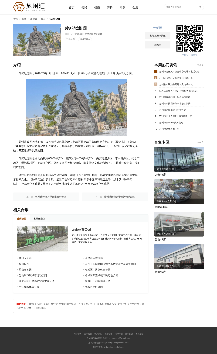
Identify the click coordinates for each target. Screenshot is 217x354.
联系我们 (98, 333)
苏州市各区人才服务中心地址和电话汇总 (179, 71)
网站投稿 (77, 333)
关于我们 (88, 333)
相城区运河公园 (94, 287)
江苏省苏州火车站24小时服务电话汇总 (178, 90)
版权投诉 (129, 333)
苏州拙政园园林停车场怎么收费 (174, 103)
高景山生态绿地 (94, 258)
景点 (43, 18)
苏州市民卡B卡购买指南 (171, 122)
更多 (199, 65)
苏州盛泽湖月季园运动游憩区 (119, 196)
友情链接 (108, 333)
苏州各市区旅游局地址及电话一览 (176, 84)
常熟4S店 (160, 271)
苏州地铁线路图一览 (169, 128)
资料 (24, 18)
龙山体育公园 (81, 229)
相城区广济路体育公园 (97, 269)
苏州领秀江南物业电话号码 (172, 109)
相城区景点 (85, 39)
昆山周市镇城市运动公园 (33, 275)
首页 (16, 18)
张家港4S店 (161, 207)
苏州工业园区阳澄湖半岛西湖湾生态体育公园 (110, 264)
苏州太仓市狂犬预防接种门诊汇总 (176, 77)
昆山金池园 (25, 269)
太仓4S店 (160, 174)
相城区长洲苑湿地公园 (97, 281)
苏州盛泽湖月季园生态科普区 (50, 196)
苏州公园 (70, 39)
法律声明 (119, 333)
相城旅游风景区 (158, 35)
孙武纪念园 (55, 18)
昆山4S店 (160, 239)
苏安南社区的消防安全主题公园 (36, 281)
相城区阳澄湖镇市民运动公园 (101, 275)
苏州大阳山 (25, 258)
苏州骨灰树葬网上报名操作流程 (174, 97)
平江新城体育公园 (29, 287)
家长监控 (139, 333)
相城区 (33, 18)
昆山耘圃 (24, 264)
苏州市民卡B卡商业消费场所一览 (175, 116)
